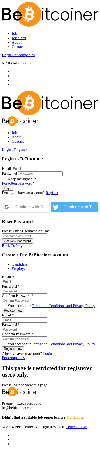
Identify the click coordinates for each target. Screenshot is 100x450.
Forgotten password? (18, 183)
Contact (18, 47)
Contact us (75, 417)
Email (6, 168)
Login (7, 55)
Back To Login (13, 246)
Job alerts (19, 38)
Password (9, 174)
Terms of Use (76, 427)
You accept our (51, 306)
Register (52, 193)
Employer (19, 269)
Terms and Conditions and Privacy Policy (63, 306)
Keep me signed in (21, 179)
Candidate (19, 264)
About (16, 42)
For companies (23, 55)
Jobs (15, 34)
